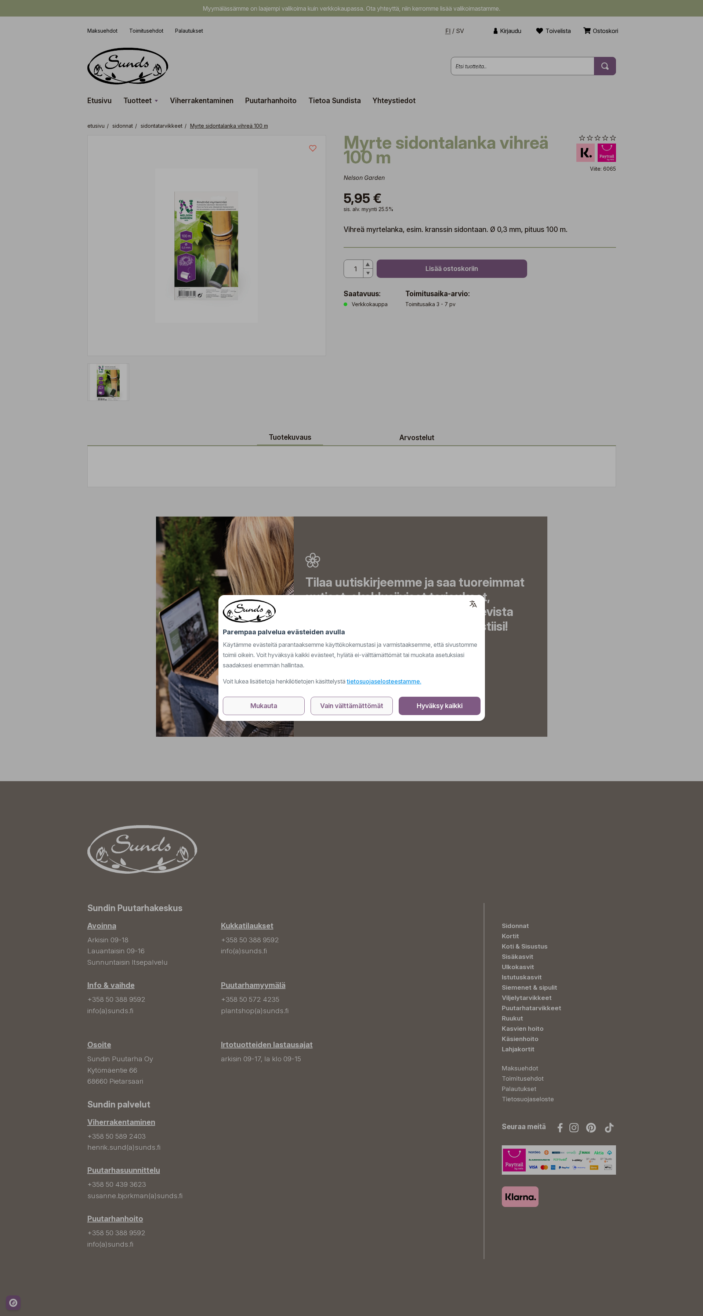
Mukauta (263, 706)
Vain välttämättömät (351, 706)
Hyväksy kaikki (440, 706)
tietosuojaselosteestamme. (384, 681)
